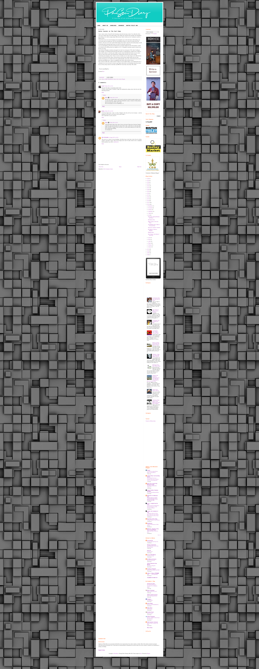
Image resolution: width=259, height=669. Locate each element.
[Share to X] (110, 77)
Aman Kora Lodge (150, 555)
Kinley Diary (149, 608)
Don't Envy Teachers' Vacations (154, 227)
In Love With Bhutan (151, 554)
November (150, 207)
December (150, 206)
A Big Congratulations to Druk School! (153, 525)
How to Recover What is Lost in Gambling (155, 311)
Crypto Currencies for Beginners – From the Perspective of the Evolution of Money (153, 507)
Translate (155, 33)
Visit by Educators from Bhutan (152, 564)
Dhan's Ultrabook (150, 590)
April (149, 241)
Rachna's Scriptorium (151, 545)
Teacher (120, 79)
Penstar (148, 470)
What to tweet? (150, 613)
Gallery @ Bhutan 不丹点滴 (153, 573)
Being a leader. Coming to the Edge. (152, 624)
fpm (141, 653)
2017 (148, 195)
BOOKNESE (121, 25)
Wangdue (123, 79)
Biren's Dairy (149, 627)
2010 (148, 251)
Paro (103, 71)
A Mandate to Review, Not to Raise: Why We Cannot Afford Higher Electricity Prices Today (153, 514)
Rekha (103, 111)
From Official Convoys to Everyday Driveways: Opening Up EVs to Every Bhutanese (153, 479)
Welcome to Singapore (151, 565)
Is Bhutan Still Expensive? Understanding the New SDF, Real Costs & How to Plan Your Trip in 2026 (153, 378)
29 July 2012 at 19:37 (114, 122)
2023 (148, 184)
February (150, 245)
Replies (104, 95)
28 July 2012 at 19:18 (109, 86)
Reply (103, 92)
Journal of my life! (151, 583)
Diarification (149, 523)
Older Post (139, 166)
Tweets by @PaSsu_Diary (151, 421)
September (150, 211)
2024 (148, 182)
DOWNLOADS (113, 25)
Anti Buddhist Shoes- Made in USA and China (154, 225)
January (149, 246)
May (149, 239)
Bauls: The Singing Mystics (152, 595)
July (149, 215)
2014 (148, 200)
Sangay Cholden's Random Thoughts (152, 490)
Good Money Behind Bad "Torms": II (152, 486)
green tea (149, 550)
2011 (148, 249)
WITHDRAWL (150, 600)
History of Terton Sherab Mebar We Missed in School (155, 344)
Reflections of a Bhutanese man (152, 496)
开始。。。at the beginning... (152, 574)
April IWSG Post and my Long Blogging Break (152, 546)
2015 (148, 198)
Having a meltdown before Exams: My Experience (153, 618)
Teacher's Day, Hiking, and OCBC (153, 570)
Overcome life (150, 540)
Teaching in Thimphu (151, 569)
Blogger (148, 653)
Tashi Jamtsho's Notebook (152, 622)
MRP (106, 79)
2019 (148, 191)
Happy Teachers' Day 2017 (152, 591)
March (149, 243)
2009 (148, 252)
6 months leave (150, 551)
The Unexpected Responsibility (153, 492)
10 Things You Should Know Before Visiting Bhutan (152, 472)
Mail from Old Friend (151, 560)
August (149, 213)
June (149, 237)
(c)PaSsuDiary (115, 653)
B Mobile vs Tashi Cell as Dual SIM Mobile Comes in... (156, 355)
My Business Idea (151, 219)
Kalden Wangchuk (151, 616)
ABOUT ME (105, 25)
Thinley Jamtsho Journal (152, 594)
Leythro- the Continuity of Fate (152, 511)
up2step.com (116, 142)
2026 (148, 178)
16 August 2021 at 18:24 (113, 137)
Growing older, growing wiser (152, 541)
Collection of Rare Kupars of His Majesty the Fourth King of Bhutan (156, 401)
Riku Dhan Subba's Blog (152, 519)
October (150, 209)
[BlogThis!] (108, 77)
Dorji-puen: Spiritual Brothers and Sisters (154, 217)
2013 (148, 202)
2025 (148, 180)
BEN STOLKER (105, 137)
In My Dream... (150, 609)
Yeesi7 (103, 86)
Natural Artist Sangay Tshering (155, 390)
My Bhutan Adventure (151, 559)
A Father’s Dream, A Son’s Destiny (153, 520)
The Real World (150, 612)
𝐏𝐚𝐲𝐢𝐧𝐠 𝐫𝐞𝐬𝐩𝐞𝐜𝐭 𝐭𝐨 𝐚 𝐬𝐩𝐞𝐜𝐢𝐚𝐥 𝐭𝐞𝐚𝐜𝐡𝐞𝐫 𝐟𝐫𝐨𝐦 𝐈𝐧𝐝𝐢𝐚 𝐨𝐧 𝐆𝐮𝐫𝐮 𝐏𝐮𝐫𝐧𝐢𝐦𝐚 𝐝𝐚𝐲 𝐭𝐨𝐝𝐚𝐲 (152, 499)
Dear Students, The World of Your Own (153, 235)
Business (103, 79)
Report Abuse (101, 650)
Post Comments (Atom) (108, 169)
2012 (148, 204)
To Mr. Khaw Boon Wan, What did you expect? (156, 299)
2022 (148, 185)
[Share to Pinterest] (112, 77)
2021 (148, 187)
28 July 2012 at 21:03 (109, 111)
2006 (148, 254)
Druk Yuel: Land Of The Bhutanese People (152, 484)
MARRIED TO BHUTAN (152, 577)
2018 (148, 193)
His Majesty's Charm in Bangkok (152, 230)
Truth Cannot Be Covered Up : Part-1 (152, 531)
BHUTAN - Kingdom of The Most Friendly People (153, 529)
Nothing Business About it (111, 79)
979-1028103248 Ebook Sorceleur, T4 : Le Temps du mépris (152, 586)
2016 (148, 197)
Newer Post (101, 166)
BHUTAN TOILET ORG (132, 25)
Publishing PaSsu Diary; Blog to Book (156, 365)
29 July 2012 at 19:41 (114, 97)
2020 (148, 189)
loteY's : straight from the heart (152, 504)
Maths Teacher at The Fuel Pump (153, 222)
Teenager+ (149, 599)
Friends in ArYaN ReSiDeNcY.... (153, 604)
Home (120, 166)
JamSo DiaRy (150, 603)
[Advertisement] (153, 444)
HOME (99, 25)
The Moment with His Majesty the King (155, 321)
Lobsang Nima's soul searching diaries (153, 476)
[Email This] (107, 77)
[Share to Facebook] (111, 77)
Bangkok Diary (151, 232)
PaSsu (106, 97)
